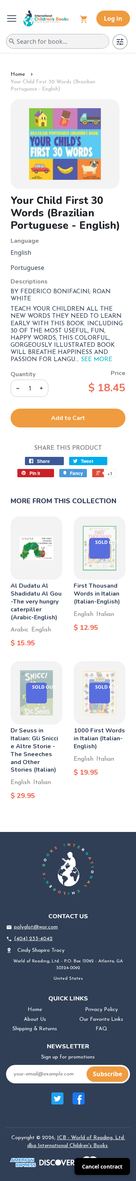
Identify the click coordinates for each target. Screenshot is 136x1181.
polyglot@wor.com (36, 927)
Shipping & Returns (34, 1029)
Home (18, 74)
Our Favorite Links (101, 1019)
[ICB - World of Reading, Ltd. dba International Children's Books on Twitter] (57, 1102)
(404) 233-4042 (33, 939)
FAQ (101, 1029)
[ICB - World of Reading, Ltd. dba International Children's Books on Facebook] (79, 1102)
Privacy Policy (101, 1010)
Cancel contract (102, 1166)
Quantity (23, 374)
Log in (113, 18)
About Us (35, 1019)
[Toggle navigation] (12, 18)
